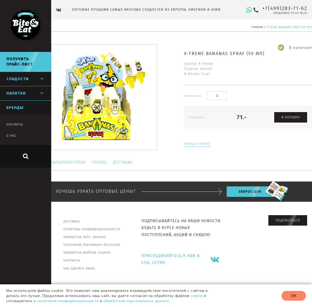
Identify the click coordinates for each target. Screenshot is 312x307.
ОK (293, 296)
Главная (257, 27)
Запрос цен (249, 192)
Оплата (99, 162)
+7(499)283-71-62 (284, 8)
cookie (197, 296)
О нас (11, 135)
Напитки (16, 93)
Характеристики (68, 162)
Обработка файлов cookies (87, 252)
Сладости (17, 79)
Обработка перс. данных (84, 237)
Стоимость (197, 117)
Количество (193, 95)
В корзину (291, 117)
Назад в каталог (197, 143)
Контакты (71, 260)
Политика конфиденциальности (91, 229)
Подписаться (288, 220)
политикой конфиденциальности (68, 301)
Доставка (123, 162)
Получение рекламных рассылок (91, 245)
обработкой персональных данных (136, 301)
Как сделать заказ (79, 268)
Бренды (15, 107)
